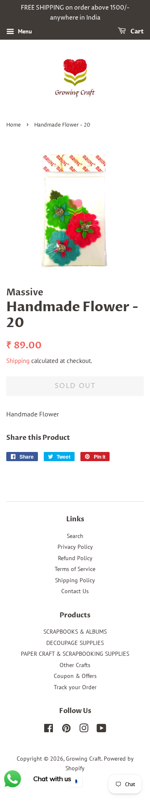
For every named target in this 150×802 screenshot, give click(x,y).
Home (13, 125)
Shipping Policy (75, 580)
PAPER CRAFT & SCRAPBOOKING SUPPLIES (75, 653)
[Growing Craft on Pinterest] (66, 729)
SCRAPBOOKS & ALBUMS (75, 631)
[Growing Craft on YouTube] (101, 729)
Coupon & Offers (75, 676)
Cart (136, 32)
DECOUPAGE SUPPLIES (75, 643)
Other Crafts (75, 665)
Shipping (18, 361)
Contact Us (75, 591)
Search (75, 536)
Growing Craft (83, 758)
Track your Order (75, 687)
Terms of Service (75, 569)
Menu (24, 31)
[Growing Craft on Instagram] (83, 729)
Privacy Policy (75, 547)
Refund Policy (75, 558)
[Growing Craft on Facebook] (48, 729)
